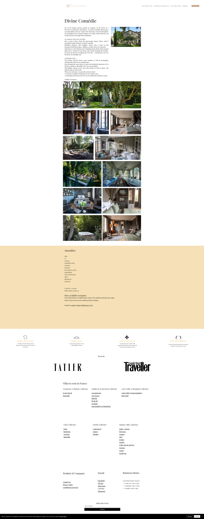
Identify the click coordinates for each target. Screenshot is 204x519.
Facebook (101, 480)
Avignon (66, 434)
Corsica (122, 448)
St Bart (121, 439)
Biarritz (94, 398)
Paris (65, 429)
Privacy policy (68, 485)
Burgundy (125, 396)
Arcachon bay (96, 393)
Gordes (121, 442)
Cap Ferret (95, 396)
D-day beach (67, 393)
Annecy (95, 431)
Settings (190, 516)
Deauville (66, 396)
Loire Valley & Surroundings (132, 393)
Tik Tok (100, 483)
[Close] (202, 516)
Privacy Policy (63, 516)
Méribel (95, 434)
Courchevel (97, 429)
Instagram (101, 486)
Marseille (67, 437)
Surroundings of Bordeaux (101, 406)
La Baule (95, 404)
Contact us (67, 482)
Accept (197, 516)
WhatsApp (101, 491)
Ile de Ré (95, 401)
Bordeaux (67, 431)
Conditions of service (70, 487)
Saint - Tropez (124, 429)
